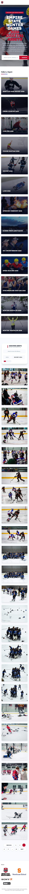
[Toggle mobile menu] (26, 2)
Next (22, 849)
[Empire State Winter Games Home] (2, 2)
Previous (8, 845)
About (2, 864)
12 (16, 849)
